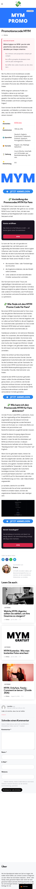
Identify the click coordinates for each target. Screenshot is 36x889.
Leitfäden (30, 11)
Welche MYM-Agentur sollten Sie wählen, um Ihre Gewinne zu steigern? (17, 613)
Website (4, 772)
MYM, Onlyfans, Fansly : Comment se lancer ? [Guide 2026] (18, 690)
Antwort (3, 714)
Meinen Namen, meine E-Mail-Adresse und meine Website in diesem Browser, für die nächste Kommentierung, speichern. (17, 784)
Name (4, 752)
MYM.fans (18, 123)
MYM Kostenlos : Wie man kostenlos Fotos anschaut (16, 651)
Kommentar (6, 729)
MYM (18, 236)
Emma (6, 35)
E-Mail (4, 762)
